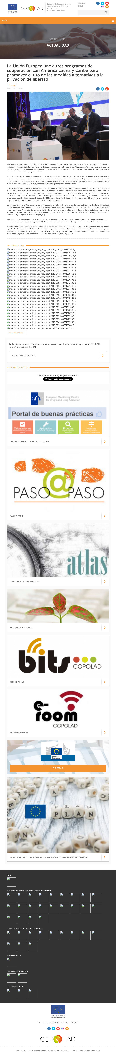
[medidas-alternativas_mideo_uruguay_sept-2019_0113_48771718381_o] (41, 267)
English (81, 6)
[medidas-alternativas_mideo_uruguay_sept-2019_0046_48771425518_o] (41, 252)
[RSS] (107, 6)
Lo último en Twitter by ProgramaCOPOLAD (58, 375)
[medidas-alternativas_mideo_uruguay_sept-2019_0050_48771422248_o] (41, 319)
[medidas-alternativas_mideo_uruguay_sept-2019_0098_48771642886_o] (41, 282)
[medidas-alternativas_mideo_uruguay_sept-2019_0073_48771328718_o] (41, 313)
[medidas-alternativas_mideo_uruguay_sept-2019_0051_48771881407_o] (41, 303)
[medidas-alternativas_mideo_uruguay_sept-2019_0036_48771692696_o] (41, 316)
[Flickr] (102, 6)
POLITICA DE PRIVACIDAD (58, 1023)
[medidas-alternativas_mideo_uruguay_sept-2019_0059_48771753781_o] (41, 276)
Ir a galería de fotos (16, 333)
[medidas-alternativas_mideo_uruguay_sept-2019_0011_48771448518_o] (41, 258)
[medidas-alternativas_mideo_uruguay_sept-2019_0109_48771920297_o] (41, 264)
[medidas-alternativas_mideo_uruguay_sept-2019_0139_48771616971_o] (41, 261)
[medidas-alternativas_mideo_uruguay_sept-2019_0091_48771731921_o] (41, 300)
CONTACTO (74, 1023)
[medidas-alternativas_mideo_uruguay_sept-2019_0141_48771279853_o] (41, 255)
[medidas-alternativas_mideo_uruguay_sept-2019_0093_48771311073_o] (41, 249)
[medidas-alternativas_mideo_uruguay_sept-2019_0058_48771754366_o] (41, 291)
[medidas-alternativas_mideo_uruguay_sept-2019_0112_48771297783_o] (41, 288)
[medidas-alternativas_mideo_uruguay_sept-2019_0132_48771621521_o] (41, 270)
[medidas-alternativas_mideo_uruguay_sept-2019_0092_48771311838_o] (41, 307)
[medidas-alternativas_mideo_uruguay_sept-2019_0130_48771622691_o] (41, 309)
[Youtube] (107, 3)
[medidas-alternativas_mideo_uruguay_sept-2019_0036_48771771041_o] (41, 285)
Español (81, 3)
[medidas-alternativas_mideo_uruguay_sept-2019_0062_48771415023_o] (41, 298)
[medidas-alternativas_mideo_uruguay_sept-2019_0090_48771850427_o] (41, 325)
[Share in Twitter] (102, 89)
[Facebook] (98, 3)
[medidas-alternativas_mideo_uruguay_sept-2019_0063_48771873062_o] (41, 322)
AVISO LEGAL (42, 1023)
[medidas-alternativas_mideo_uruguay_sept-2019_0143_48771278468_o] (41, 273)
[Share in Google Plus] (107, 89)
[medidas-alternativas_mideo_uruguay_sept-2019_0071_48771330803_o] (41, 279)
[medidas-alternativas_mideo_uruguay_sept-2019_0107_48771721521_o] (41, 328)
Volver (12, 85)
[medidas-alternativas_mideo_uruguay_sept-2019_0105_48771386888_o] (41, 294)
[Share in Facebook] (98, 89)
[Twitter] (102, 3)
